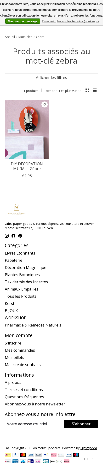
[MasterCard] (23, 455)
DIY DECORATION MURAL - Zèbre (27, 166)
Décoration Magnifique (25, 267)
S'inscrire (13, 343)
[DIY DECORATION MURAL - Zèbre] (27, 129)
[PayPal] (15, 455)
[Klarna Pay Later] (66, 461)
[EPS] (38, 461)
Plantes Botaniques (22, 274)
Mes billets (14, 357)
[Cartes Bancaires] (46, 461)
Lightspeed (88, 448)
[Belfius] (8, 461)
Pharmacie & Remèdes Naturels (33, 325)
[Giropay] (31, 461)
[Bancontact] (46, 455)
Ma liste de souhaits (23, 364)
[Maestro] (76, 455)
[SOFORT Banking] (54, 455)
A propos (13, 382)
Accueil (10, 37)
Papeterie (13, 260)
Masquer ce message (22, 21)
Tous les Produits (20, 296)
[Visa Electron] (69, 455)
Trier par (50, 91)
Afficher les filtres (51, 77)
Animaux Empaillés (21, 289)
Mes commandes (20, 350)
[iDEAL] (8, 455)
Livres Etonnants (20, 253)
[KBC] (23, 461)
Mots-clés (25, 37)
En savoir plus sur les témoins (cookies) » (70, 21)
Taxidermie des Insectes (26, 282)
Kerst (9, 303)
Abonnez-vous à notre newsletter (35, 404)
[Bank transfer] (38, 455)
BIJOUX (11, 310)
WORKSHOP (15, 318)
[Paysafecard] (61, 455)
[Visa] (31, 455)
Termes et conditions (24, 389)
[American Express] (15, 461)
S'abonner (81, 424)
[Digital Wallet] (56, 461)
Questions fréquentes (24, 396)
